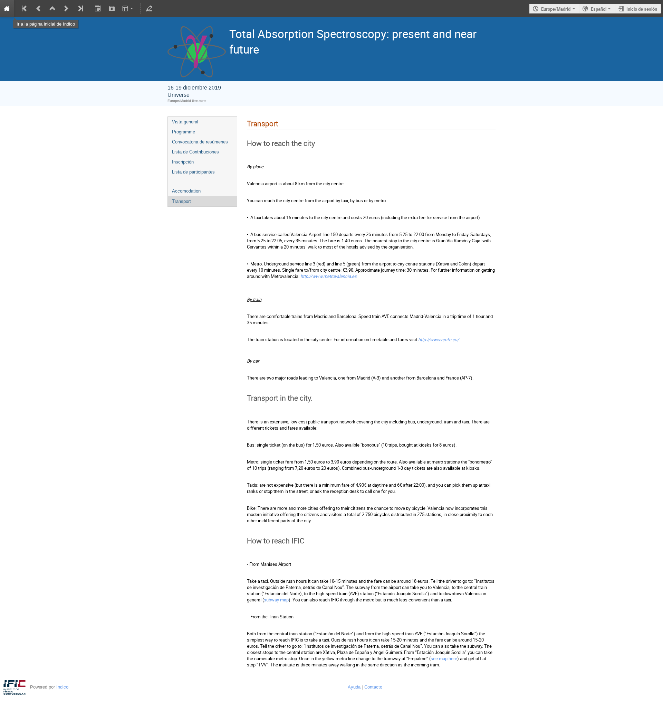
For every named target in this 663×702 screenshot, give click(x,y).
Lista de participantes (193, 172)
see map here (444, 658)
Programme (183, 131)
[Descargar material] (111, 8)
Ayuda (354, 687)
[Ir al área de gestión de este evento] (149, 8)
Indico (62, 687)
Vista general (185, 121)
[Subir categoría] (52, 8)
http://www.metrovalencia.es (328, 276)
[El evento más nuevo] (80, 8)
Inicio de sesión (641, 9)
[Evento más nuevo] (66, 8)
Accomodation (186, 191)
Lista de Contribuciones (195, 152)
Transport (181, 201)
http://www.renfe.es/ (438, 339)
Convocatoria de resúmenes (200, 141)
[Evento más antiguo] (39, 8)
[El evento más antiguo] (25, 8)
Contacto (373, 687)
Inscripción (183, 162)
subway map (276, 600)
